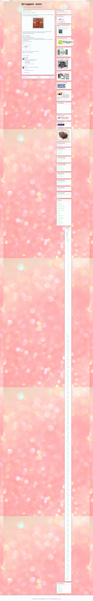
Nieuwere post (25, 77)
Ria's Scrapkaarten (60, 218)
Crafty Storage (59, 203)
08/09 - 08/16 (68, 427)
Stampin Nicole (59, 223)
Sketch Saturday (60, 182)
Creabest (58, 586)
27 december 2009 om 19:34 (29, 70)
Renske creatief (60, 217)
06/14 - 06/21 (68, 468)
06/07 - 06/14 (68, 473)
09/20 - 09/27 (68, 396)
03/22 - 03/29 (68, 530)
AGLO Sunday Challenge (29, 52)
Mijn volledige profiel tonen (61, 99)
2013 (68, 229)
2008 (67, 578)
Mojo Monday (59, 144)
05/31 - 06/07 (68, 478)
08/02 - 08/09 (68, 432)
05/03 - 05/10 (68, 499)
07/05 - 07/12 (68, 452)
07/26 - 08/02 (68, 437)
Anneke (26, 57)
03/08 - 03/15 (68, 540)
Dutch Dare (59, 166)
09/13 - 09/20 (68, 402)
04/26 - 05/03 (68, 504)
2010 (67, 232)
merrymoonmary (48, 598)
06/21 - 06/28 (68, 463)
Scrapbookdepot (60, 591)
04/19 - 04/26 (68, 509)
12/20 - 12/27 (68, 335)
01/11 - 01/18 (68, 570)
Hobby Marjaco (60, 590)
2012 (68, 230)
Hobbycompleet (60, 588)
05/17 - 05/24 (68, 489)
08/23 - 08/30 (68, 417)
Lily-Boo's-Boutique (60, 210)
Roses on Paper (60, 150)
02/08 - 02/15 (68, 555)
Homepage (38, 77)
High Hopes (59, 189)
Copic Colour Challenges (61, 159)
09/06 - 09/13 (68, 407)
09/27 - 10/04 (68, 391)
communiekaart (65, 29)
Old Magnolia (59, 160)
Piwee (58, 213)
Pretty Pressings (60, 215)
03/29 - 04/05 (68, 524)
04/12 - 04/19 (68, 514)
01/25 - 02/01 (68, 560)
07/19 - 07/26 (68, 442)
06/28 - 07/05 (68, 457)
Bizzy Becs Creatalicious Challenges (63, 194)
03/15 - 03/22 (68, 535)
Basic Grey (59, 183)
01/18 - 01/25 (68, 565)
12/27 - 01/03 (68, 239)
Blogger (60, 598)
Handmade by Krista (60, 205)
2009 (67, 234)
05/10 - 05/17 (68, 494)
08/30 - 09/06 (68, 412)
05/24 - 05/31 (68, 484)
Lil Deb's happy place (61, 208)
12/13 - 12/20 (68, 341)
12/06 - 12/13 (68, 346)
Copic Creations (60, 196)
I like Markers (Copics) (61, 206)
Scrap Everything (60, 222)
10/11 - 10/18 (68, 381)
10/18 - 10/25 (68, 376)
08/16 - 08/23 (68, 422)
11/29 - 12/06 (68, 351)
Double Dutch (59, 153)
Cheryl (64, 92)
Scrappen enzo (32, 4)
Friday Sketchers (60, 176)
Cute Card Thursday (60, 169)
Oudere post (51, 77)
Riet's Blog (59, 220)
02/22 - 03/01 (68, 550)
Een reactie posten (27, 72)
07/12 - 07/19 (68, 447)
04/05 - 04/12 (68, 519)
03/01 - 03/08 (68, 545)
